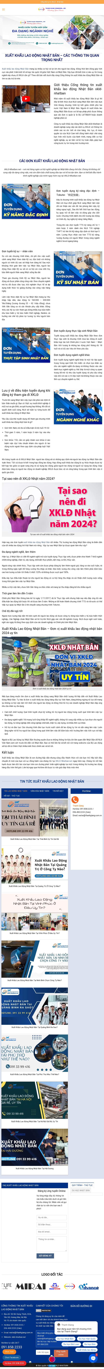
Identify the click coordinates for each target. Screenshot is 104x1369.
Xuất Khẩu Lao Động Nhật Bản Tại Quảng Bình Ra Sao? (35, 1027)
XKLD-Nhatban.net (64, 761)
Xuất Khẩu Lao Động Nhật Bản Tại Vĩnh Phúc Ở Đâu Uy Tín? (35, 933)
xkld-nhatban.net (19, 1337)
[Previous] (5, 32)
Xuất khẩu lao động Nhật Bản (15, 69)
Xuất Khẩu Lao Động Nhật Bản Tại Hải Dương (35, 1168)
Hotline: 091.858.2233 (14, 1363)
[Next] (98, 32)
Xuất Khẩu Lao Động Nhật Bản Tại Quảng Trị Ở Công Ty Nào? (34, 886)
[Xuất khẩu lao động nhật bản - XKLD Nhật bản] (52, 9)
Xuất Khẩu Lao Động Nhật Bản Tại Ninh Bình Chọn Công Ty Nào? (34, 980)
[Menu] (3, 9)
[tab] (15, 791)
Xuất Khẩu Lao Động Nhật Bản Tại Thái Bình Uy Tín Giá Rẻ (34, 839)
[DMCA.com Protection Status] (43, 1310)
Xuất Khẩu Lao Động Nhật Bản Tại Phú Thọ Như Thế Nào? (34, 1074)
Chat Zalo (9, 1352)
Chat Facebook (12, 1357)
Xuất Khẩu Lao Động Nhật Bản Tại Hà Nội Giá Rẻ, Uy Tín (34, 1121)
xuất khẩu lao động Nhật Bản (36, 542)
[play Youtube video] (26, 98)
